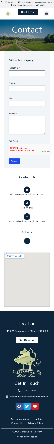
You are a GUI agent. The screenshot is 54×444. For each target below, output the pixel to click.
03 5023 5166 (27, 208)
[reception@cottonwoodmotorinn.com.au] (27, 216)
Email (12, 98)
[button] (46, 13)
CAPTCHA (13, 141)
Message (13, 113)
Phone (13, 83)
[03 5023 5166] (27, 203)
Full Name (14, 68)
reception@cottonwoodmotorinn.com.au (27, 221)
